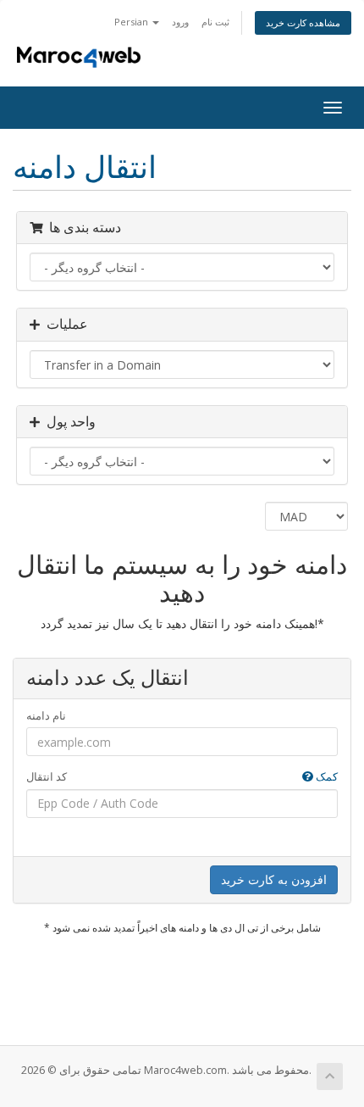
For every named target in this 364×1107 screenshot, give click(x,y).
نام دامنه (46, 715)
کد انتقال (182, 776)
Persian (132, 21)
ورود (180, 21)
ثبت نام (215, 21)
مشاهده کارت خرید (303, 22)
